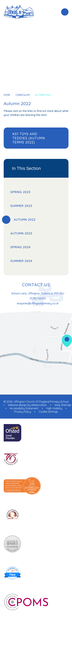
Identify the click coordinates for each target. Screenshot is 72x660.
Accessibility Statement (24, 408)
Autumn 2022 (43, 94)
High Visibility (54, 408)
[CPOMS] (36, 602)
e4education (39, 405)
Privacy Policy (22, 411)
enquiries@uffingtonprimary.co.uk (38, 303)
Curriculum (23, 94)
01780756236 (38, 298)
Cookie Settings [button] (48, 411)
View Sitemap (62, 405)
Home (7, 94)
